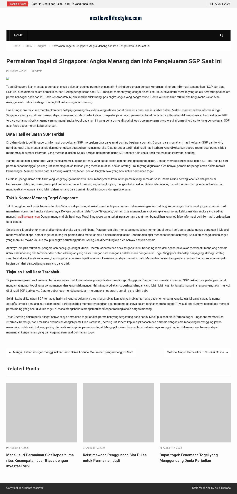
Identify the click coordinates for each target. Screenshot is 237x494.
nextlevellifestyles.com (116, 17)
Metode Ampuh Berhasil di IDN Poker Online (195, 352)
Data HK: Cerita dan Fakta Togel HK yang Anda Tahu (63, 4)
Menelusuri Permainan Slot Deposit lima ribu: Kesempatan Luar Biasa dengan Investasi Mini (40, 460)
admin (38, 70)
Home (18, 35)
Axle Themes (223, 488)
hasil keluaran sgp (28, 216)
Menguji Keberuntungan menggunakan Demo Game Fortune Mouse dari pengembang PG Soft (73, 352)
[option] (65, 3)
